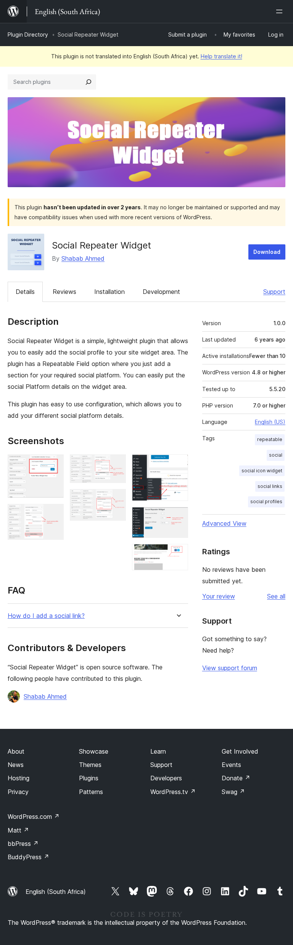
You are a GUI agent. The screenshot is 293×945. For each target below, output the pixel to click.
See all (276, 596)
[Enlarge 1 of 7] (53, 464)
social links (270, 486)
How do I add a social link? (46, 615)
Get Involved (240, 751)
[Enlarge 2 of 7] (53, 514)
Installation (109, 291)
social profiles (266, 501)
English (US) (270, 422)
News (16, 765)
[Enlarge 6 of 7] (178, 517)
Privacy (18, 792)
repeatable (269, 439)
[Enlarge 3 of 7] (115, 464)
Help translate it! (221, 56)
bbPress (23, 843)
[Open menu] (281, 11)
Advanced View (224, 523)
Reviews (64, 291)
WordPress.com (34, 816)
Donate (236, 778)
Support (274, 291)
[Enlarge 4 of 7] (115, 499)
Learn (158, 751)
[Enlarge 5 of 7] (178, 464)
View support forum (229, 668)
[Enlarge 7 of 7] (178, 554)
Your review (218, 596)
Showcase (93, 751)
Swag (233, 792)
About (16, 751)
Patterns (91, 792)
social (275, 455)
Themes (90, 765)
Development (161, 291)
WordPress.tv (173, 792)
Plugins (88, 778)
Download (266, 252)
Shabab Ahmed (83, 258)
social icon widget (261, 470)
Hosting (18, 778)
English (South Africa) (56, 891)
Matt (18, 830)
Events (231, 765)
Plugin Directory (28, 34)
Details (25, 291)
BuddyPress (28, 857)
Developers (166, 778)
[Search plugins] (88, 82)
